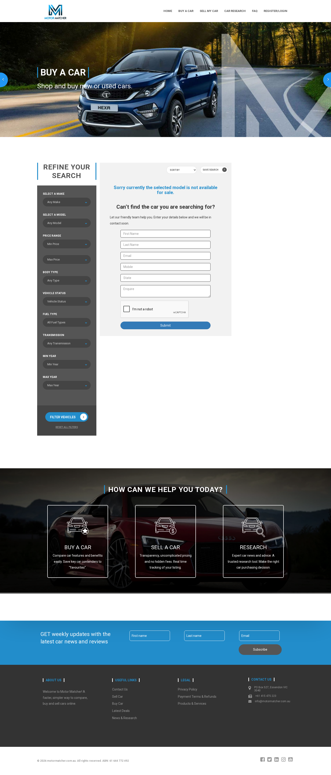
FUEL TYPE (50, 314)
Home (167, 11)
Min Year (49, 356)
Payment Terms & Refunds (197, 696)
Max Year (50, 377)
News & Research (124, 718)
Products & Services (192, 703)
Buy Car (117, 703)
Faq (254, 11)
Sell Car (117, 696)
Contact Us (120, 689)
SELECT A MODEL (54, 214)
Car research (235, 11)
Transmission (53, 335)
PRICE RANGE (52, 235)
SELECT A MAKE (53, 193)
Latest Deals (121, 711)
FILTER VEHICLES (63, 417)
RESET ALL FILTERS (67, 427)
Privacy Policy (187, 689)
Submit (165, 325)
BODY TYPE (50, 272)
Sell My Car (209, 11)
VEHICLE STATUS (54, 293)
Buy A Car (185, 11)
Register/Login (275, 11)
